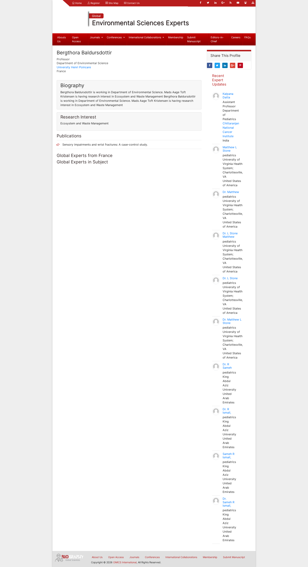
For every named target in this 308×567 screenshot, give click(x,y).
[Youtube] (238, 2)
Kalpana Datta (228, 95)
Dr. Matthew (231, 192)
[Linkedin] (215, 2)
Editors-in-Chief (217, 39)
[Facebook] (200, 2)
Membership (175, 37)
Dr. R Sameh (227, 365)
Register (95, 3)
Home (78, 3)
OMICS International (125, 562)
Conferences (115, 37)
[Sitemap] (253, 2)
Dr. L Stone (230, 278)
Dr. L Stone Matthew (230, 234)
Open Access (76, 39)
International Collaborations (145, 37)
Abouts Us (61, 39)
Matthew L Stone (230, 148)
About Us (97, 557)
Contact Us (133, 3)
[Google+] (223, 2)
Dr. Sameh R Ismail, (228, 502)
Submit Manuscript (194, 39)
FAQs (247, 37)
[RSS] (230, 2)
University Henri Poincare (74, 67)
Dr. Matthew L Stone (232, 321)
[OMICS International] (69, 557)
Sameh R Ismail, (228, 455)
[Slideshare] (245, 2)
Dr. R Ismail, (227, 410)
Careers (235, 37)
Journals (95, 37)
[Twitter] (208, 2)
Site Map (113, 3)
